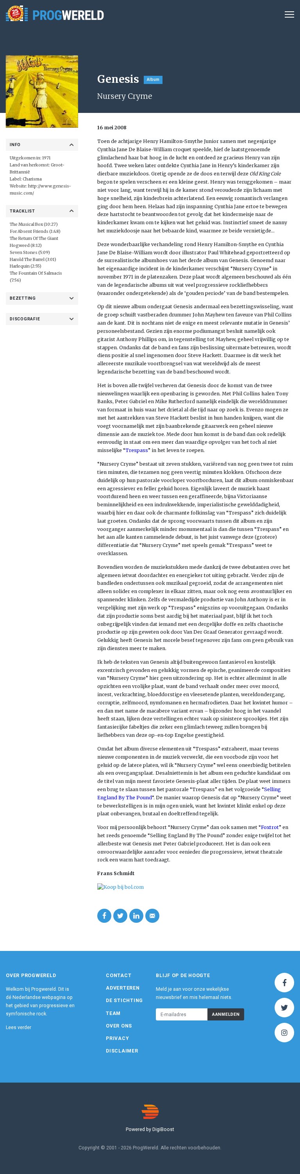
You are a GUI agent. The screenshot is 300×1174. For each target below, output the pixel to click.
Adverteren (123, 988)
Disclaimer (122, 1051)
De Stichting (124, 1000)
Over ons (119, 1026)
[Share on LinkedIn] (136, 916)
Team (113, 1013)
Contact (118, 975)
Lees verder (18, 1027)
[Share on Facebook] (104, 916)
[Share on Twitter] (120, 916)
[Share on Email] (152, 916)
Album (153, 79)
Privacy (117, 1038)
